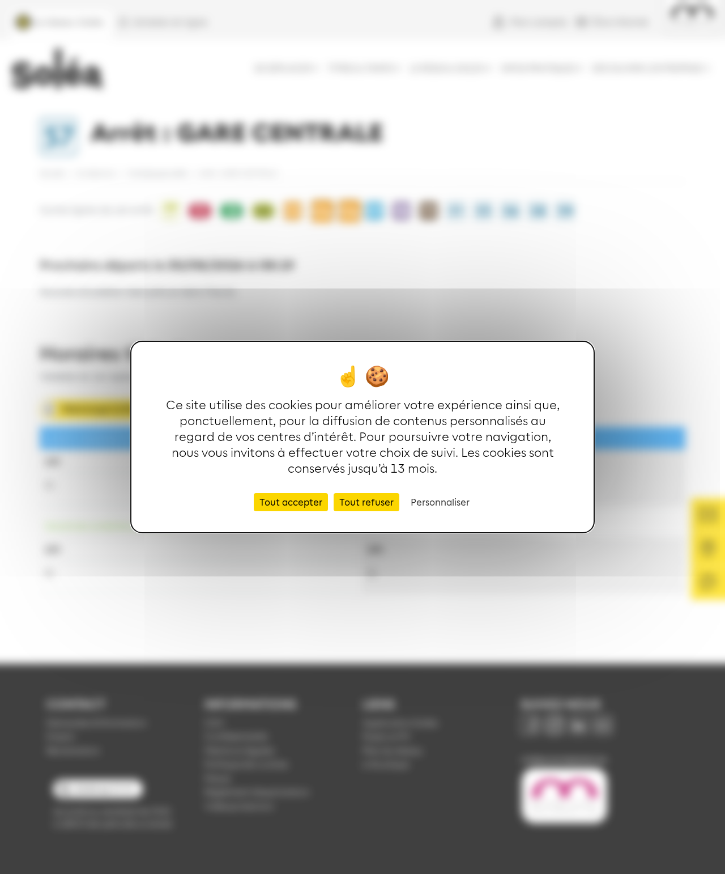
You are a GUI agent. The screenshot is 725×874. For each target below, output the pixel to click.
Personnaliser (440, 502)
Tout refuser (366, 502)
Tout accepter (290, 502)
